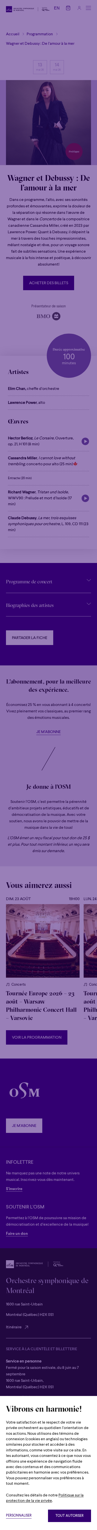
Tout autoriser (69, 1516)
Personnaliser (19, 1516)
